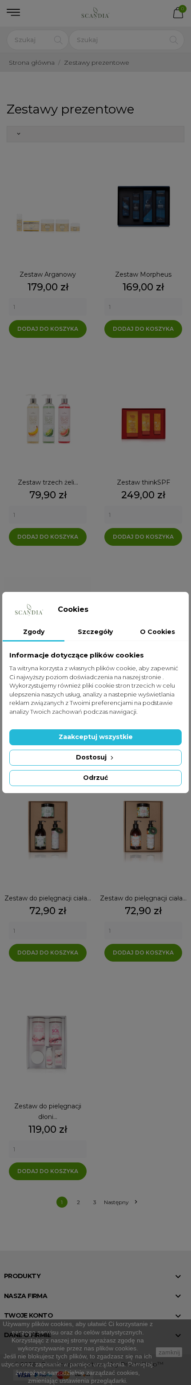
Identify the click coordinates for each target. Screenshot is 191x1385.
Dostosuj (92, 757)
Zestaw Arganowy (48, 274)
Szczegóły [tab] (95, 632)
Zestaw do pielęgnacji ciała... (47, 898)
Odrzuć (95, 778)
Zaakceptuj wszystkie (96, 737)
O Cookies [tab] (157, 632)
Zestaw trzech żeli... (48, 482)
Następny (120, 1202)
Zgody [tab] (33, 632)
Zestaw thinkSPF (143, 482)
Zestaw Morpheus (143, 274)
